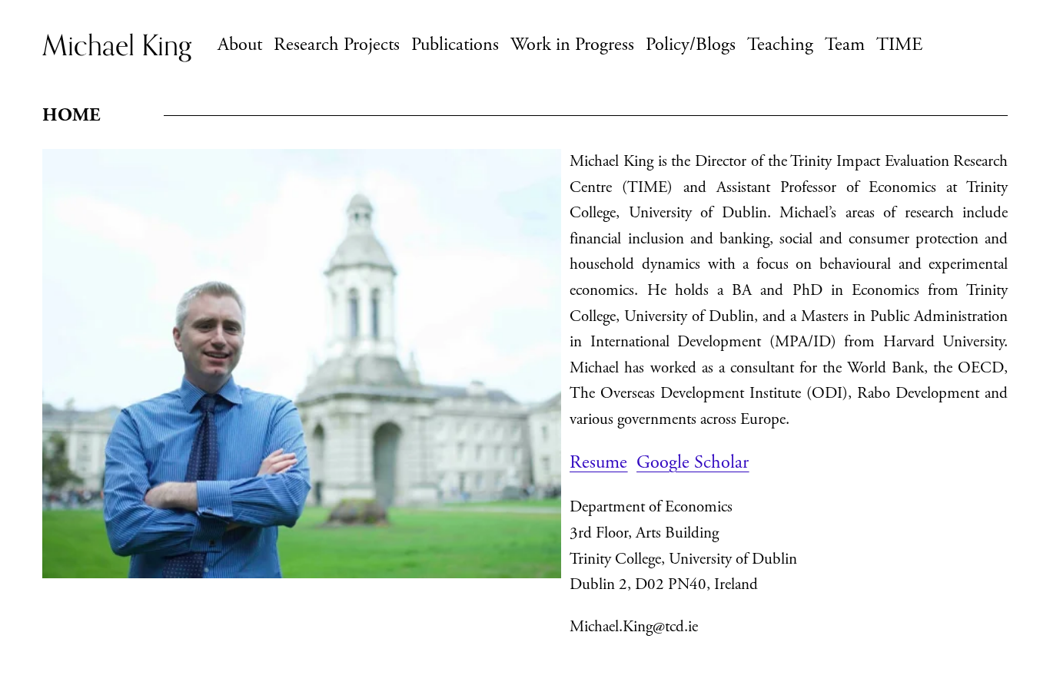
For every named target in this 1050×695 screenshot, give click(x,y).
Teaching (780, 45)
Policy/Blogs (691, 45)
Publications (455, 45)
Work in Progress (572, 45)
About (240, 45)
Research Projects (337, 45)
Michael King (116, 45)
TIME (899, 45)
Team (845, 45)
